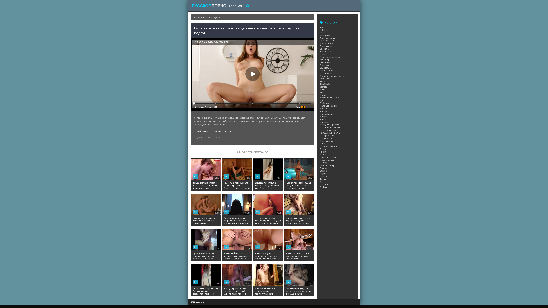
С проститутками (328, 157)
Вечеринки (325, 62)
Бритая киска (326, 46)
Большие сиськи (327, 38)
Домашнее (325, 78)
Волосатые (325, 67)
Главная (235, 6)
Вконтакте (325, 65)
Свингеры (324, 162)
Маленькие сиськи (329, 105)
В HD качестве (223, 131)
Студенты (324, 173)
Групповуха (325, 73)
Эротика (324, 184)
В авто (323, 54)
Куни (322, 100)
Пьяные (323, 149)
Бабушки (324, 30)
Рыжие (323, 154)
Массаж (323, 111)
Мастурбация (326, 114)
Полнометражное (328, 146)
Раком (323, 151)
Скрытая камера (328, 165)
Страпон (324, 170)
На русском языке (328, 130)
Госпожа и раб (327, 70)
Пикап (323, 143)
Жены (322, 81)
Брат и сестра (326, 43)
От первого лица (328, 135)
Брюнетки (324, 48)
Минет (323, 119)
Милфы (323, 116)
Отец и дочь (326, 138)
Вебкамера (325, 59)
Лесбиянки (325, 103)
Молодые (324, 122)
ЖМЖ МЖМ (325, 84)
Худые (323, 181)
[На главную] (209, 5)
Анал (322, 27)
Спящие (323, 168)
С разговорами (327, 160)
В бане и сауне (205, 131)
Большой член (327, 40)
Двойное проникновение (332, 76)
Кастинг (323, 95)
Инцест (323, 92)
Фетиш (323, 179)
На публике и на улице (330, 132)
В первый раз (326, 141)
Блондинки (325, 35)
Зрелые (323, 86)
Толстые (324, 176)
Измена (323, 89)
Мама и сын (325, 108)
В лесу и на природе (329, 124)
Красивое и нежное (329, 97)
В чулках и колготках (330, 57)
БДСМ (323, 32)
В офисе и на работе (330, 127)
